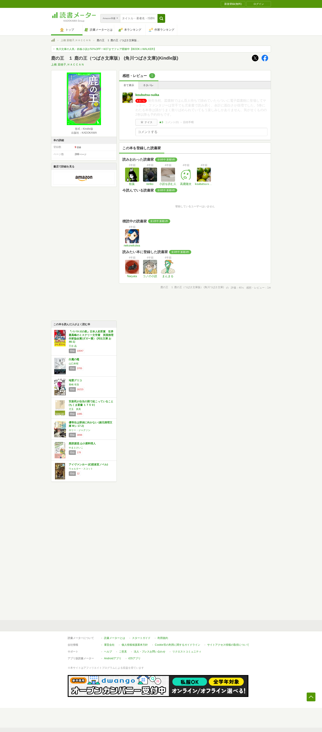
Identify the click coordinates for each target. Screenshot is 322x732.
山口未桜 (73, 363)
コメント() (172, 122)
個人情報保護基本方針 (135, 644)
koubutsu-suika (147, 95)
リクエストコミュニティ (186, 651)
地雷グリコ (75, 380)
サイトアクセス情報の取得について (228, 644)
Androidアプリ (112, 658)
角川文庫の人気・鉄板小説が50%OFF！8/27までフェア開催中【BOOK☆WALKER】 (106, 49)
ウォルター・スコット (81, 468)
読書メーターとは (114, 638)
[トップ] (53, 40)
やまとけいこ (76, 447)
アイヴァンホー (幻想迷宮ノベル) (88, 464)
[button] (161, 18)
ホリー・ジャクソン (79, 430)
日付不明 (188, 122)
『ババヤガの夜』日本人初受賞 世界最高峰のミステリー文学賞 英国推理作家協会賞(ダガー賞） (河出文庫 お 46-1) (91, 336)
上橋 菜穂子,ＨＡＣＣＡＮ (76, 40)
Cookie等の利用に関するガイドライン (177, 644)
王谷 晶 (73, 346)
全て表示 (129, 85)
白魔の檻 (74, 359)
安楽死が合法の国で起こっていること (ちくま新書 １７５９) (91, 403)
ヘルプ (108, 651)
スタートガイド (141, 638)
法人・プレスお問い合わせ (149, 651)
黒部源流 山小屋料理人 (82, 443)
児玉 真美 (75, 409)
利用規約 (162, 638)
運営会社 (109, 644)
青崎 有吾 (74, 384)
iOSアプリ (134, 658)
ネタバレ (148, 85)
